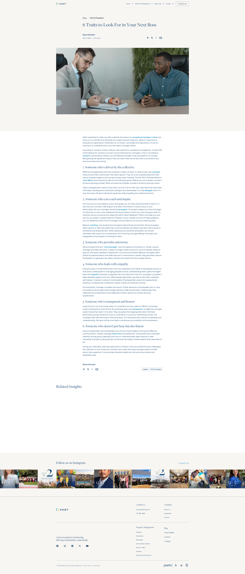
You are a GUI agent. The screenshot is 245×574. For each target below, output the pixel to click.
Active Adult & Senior (143, 544)
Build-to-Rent (140, 547)
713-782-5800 (140, 513)
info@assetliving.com (143, 509)
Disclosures (96, 565)
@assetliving (183, 463)
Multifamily (139, 536)
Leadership (167, 513)
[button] (129, 4)
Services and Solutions (143, 555)
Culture (166, 517)
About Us (167, 509)
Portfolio (139, 551)
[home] (63, 3)
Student (139, 532)
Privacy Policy (87, 565)
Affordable (139, 540)
